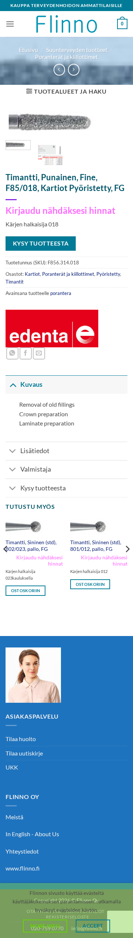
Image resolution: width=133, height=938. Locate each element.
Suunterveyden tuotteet (77, 49)
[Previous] (17, 127)
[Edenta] (52, 328)
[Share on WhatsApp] (12, 353)
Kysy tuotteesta (43, 488)
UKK (12, 767)
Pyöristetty (108, 274)
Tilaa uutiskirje (24, 753)
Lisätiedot (35, 451)
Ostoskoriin (25, 590)
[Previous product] (73, 69)
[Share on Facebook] (26, 353)
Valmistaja (35, 469)
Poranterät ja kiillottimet (66, 56)
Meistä (14, 816)
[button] (10, 24)
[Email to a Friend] (39, 353)
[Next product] (59, 69)
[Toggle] (13, 384)
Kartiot (32, 274)
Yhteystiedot (22, 851)
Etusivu (28, 49)
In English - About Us (32, 833)
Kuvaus (31, 384)
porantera (60, 293)
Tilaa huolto (21, 738)
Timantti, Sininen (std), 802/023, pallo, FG (31, 545)
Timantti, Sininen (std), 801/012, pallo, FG (95, 545)
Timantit (15, 282)
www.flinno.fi (23, 868)
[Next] (115, 127)
